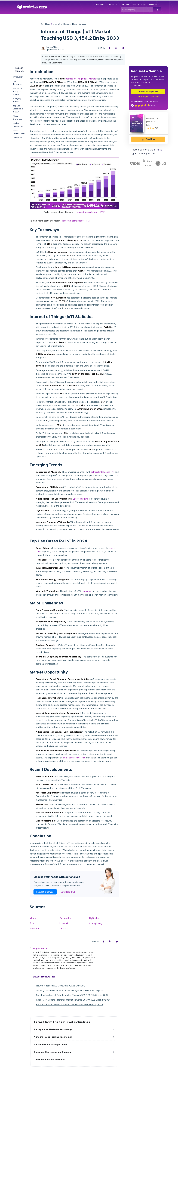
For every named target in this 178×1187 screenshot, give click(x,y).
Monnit (33, 918)
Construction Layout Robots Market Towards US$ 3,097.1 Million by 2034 (72, 995)
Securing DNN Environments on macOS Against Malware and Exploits (69, 990)
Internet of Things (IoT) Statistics (18, 91)
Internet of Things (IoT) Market (80, 78)
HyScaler (94, 918)
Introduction (18, 76)
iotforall (63, 923)
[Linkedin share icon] (116, 48)
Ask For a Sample (146, 91)
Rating (149, 125)
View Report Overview (148, 96)
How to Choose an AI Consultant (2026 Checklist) (60, 985)
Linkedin (63, 928)
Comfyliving (95, 923)
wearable (87, 591)
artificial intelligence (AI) (102, 472)
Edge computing (80, 498)
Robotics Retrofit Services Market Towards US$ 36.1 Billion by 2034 (69, 1004)
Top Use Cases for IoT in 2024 (18, 108)
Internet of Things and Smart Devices (69, 24)
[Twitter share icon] (123, 48)
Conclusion (17, 137)
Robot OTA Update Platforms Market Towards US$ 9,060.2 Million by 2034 (73, 999)
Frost (32, 923)
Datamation (65, 918)
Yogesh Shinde (52, 47)
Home (47, 24)
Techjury (34, 928)
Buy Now (148, 139)
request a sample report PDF (91, 212)
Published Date (152, 118)
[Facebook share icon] (109, 48)
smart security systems (74, 757)
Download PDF (68, 892)
